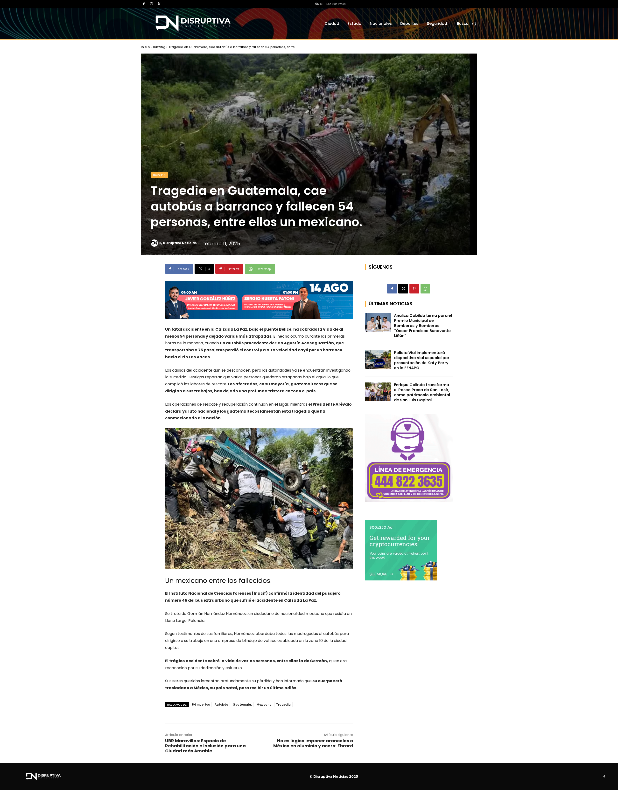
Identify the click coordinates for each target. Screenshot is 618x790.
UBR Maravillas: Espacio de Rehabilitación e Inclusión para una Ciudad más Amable (205, 746)
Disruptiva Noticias (180, 243)
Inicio (145, 47)
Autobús (221, 704)
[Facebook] (143, 4)
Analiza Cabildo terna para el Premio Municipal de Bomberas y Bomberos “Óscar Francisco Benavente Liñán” (423, 325)
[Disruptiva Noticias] (155, 243)
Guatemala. (242, 704)
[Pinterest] (414, 288)
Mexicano (264, 704)
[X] (159, 4)
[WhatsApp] (425, 288)
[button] (467, 23)
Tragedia (283, 704)
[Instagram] (151, 4)
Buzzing (159, 47)
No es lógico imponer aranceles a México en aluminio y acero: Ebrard (313, 743)
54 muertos (201, 704)
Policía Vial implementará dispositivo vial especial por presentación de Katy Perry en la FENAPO (421, 360)
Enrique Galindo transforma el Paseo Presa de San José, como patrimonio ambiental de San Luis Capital (422, 392)
